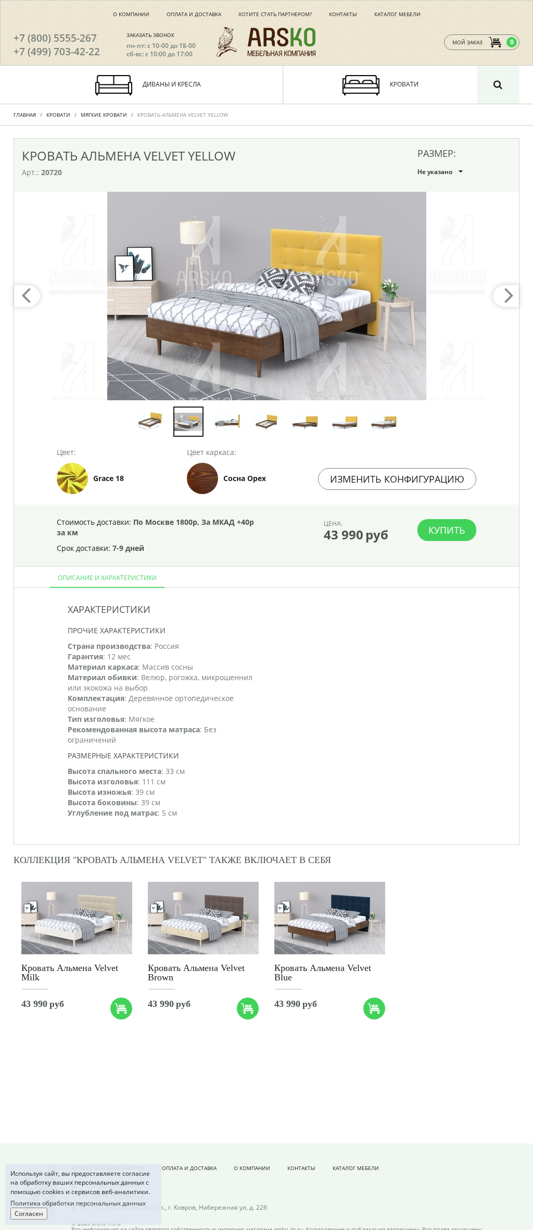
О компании (131, 14)
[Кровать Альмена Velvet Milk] (76, 918)
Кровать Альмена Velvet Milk (69, 972)
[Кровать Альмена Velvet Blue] (329, 918)
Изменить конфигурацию (397, 479)
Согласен (29, 1213)
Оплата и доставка (194, 14)
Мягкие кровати (104, 114)
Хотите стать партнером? (275, 14)
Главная (25, 114)
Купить (446, 530)
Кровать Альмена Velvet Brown (196, 972)
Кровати (58, 114)
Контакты (343, 14)
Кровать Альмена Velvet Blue (322, 972)
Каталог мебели (397, 14)
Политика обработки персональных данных (78, 1203)
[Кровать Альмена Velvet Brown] (203, 918)
